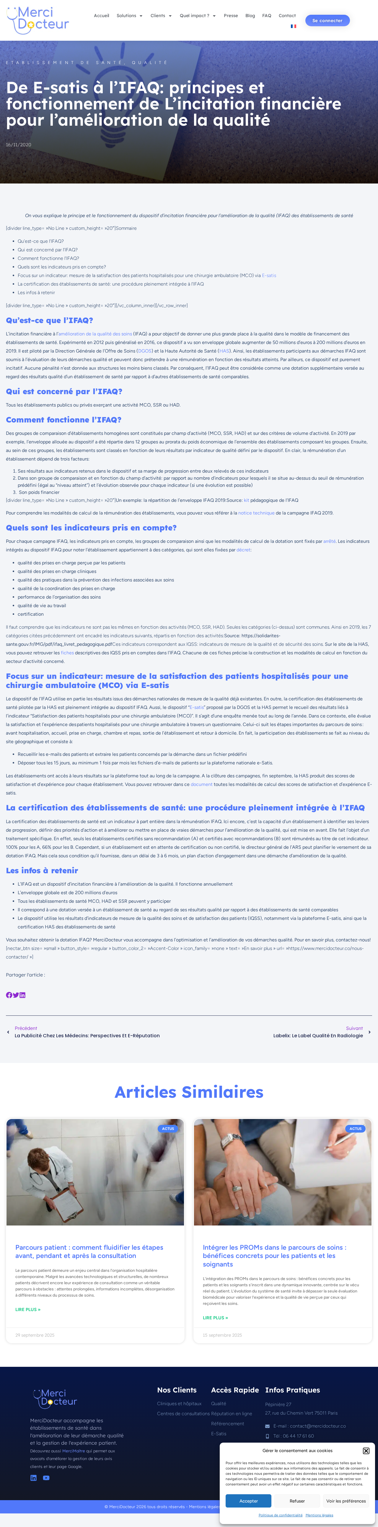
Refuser (297, 1501)
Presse (231, 15)
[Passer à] (293, 26)
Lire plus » (27, 1309)
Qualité (151, 62)
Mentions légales (319, 1515)
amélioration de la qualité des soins (95, 334)
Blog (250, 15)
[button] (366, 1451)
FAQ (266, 15)
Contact (287, 15)
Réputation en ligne (231, 1413)
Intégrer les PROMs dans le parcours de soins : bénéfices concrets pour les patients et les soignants (274, 1255)
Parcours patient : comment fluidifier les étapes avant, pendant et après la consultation (89, 1251)
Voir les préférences (346, 1501)
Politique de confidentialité (281, 1515)
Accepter (248, 1501)
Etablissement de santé (65, 62)
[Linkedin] (33, 1477)
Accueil (101, 15)
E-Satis (218, 1433)
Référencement (227, 1423)
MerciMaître (74, 1450)
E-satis (269, 275)
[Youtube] (46, 1477)
